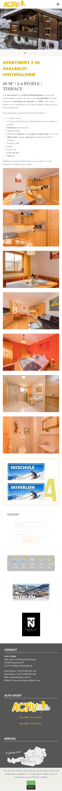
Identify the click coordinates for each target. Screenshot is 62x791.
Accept (31, 783)
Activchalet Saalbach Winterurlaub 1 (25, 53)
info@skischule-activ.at (20, 677)
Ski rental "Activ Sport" (31, 717)
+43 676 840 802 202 (26, 671)
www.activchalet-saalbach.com (26, 680)
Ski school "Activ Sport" (31, 723)
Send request (31, 540)
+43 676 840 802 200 (26, 674)
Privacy (31, 787)
